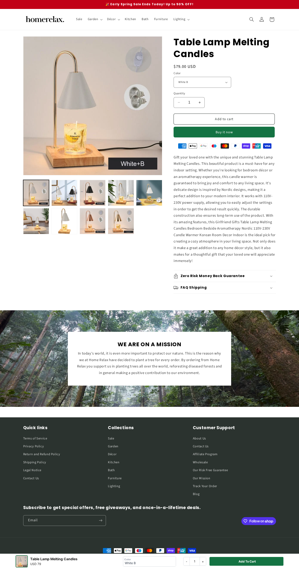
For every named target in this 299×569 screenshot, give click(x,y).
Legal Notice (32, 470)
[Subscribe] (100, 520)
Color (177, 73)
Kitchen (113, 462)
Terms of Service (35, 438)
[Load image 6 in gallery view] (36, 221)
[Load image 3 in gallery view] (93, 193)
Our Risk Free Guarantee (210, 470)
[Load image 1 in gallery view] (36, 193)
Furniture (115, 478)
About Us (199, 438)
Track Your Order (205, 486)
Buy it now (224, 132)
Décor (112, 454)
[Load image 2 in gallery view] (64, 193)
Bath (111, 470)
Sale (111, 438)
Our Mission (201, 478)
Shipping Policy (34, 462)
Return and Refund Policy (41, 454)
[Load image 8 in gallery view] (93, 221)
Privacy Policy (33, 446)
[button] (94, 19)
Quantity (179, 93)
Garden (113, 446)
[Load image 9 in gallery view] (121, 221)
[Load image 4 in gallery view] (121, 193)
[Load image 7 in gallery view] (64, 221)
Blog (196, 494)
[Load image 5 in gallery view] (149, 193)
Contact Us (31, 478)
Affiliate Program (205, 454)
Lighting (114, 486)
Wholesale (200, 462)
